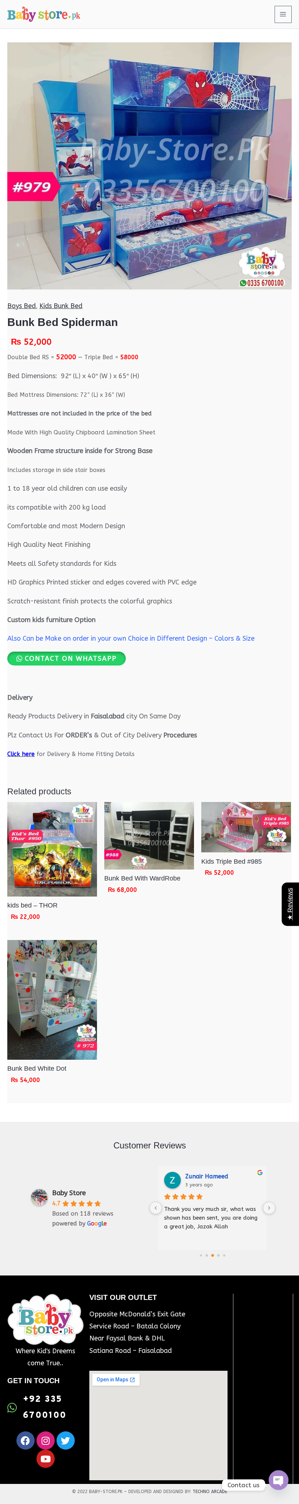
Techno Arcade (210, 1491)
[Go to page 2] (212, 1255)
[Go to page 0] (201, 1255)
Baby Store (69, 1193)
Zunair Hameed (206, 1176)
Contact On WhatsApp (71, 659)
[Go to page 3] (218, 1255)
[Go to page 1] (206, 1255)
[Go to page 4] (224, 1255)
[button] (66, 659)
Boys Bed (21, 306)
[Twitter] (66, 1440)
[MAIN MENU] (283, 14)
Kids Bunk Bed (60, 306)
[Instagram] (45, 1440)
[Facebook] (25, 1440)
